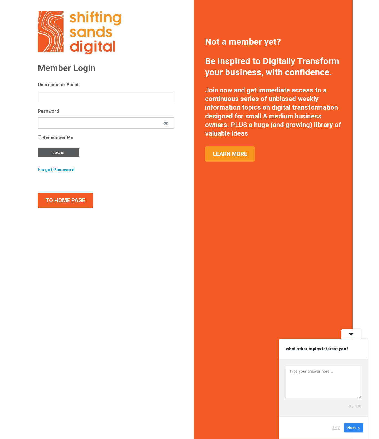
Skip (336, 427)
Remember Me (57, 137)
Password (48, 111)
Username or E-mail (58, 84)
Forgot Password (56, 169)
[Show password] (166, 123)
